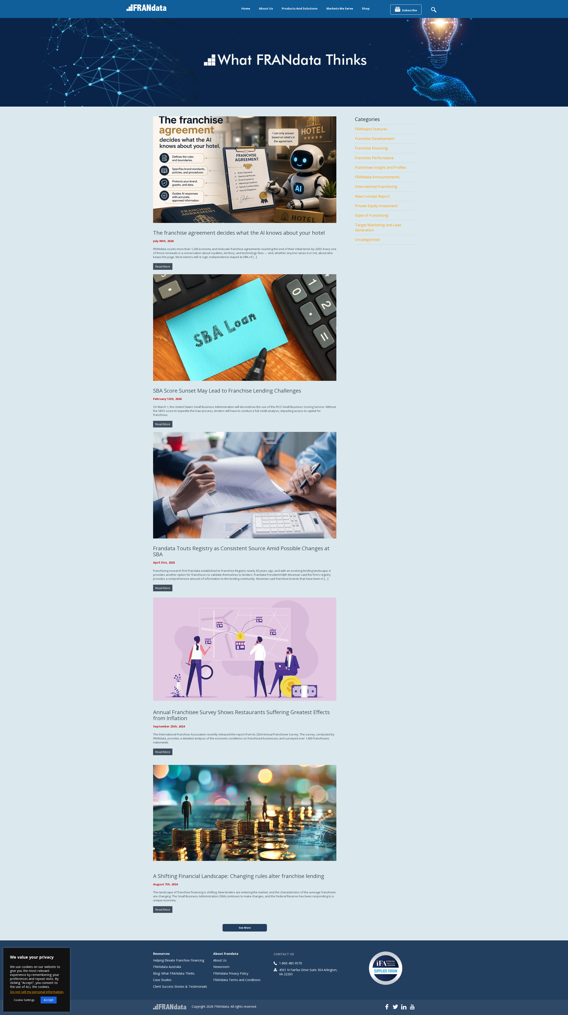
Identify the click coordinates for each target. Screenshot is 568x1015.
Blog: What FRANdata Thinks (174, 973)
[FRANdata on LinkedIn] (403, 1007)
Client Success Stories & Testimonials (180, 986)
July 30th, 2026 (163, 241)
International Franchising (376, 186)
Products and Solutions (300, 8)
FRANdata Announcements (377, 177)
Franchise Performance (374, 157)
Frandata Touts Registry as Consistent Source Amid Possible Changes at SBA (241, 551)
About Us (266, 8)
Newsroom (221, 967)
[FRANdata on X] (395, 1007)
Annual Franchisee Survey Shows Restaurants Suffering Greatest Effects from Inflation (241, 715)
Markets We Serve (339, 8)
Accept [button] (48, 1000)
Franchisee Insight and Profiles (380, 167)
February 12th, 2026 (167, 399)
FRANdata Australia (167, 967)
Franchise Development (374, 138)
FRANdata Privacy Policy (230, 973)
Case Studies (162, 980)
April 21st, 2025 (164, 562)
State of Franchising (371, 215)
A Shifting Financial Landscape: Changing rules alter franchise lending (238, 876)
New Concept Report (372, 196)
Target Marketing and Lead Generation (378, 227)
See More (245, 927)
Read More (162, 266)
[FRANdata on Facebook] (387, 1007)
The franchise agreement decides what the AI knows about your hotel (239, 232)
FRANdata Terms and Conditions (236, 980)
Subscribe (409, 10)
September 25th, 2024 (169, 726)
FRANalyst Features (371, 129)
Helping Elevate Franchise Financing (178, 960)
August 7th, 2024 (165, 884)
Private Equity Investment (376, 205)
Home (245, 8)
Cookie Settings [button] (24, 1000)
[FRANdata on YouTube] (412, 1007)
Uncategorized (367, 239)
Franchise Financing (371, 148)
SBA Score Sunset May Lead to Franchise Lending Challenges (227, 390)
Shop (366, 8)
